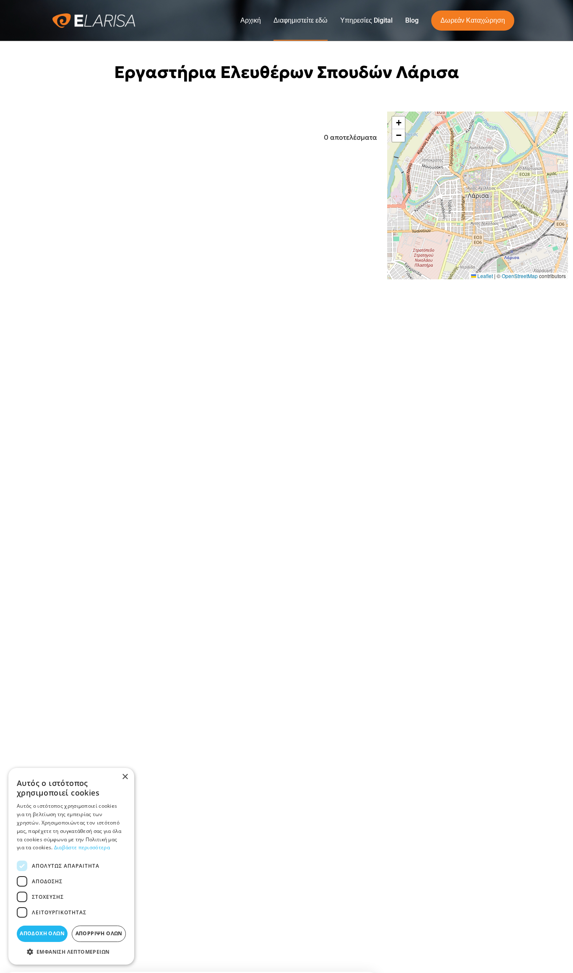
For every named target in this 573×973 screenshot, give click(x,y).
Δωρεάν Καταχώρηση (472, 20)
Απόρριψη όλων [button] (99, 933)
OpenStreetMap (520, 275)
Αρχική (250, 20)
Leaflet (484, 275)
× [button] (125, 777)
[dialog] (71, 866)
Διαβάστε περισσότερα (82, 847)
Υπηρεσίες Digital (366, 20)
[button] (398, 123)
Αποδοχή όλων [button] (42, 933)
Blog (412, 20)
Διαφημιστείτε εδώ (300, 20)
